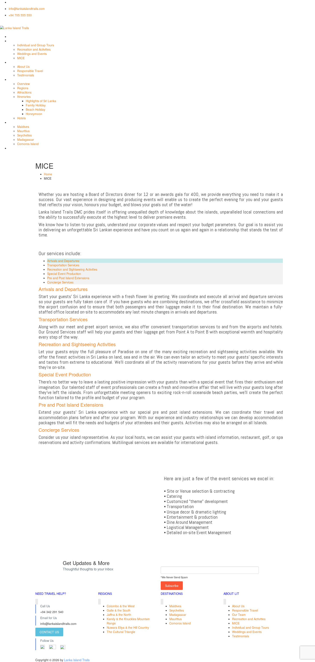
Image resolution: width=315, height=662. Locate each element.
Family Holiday (36, 105)
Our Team (239, 614)
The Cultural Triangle (121, 632)
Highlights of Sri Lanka (41, 101)
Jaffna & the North (119, 614)
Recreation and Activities (34, 49)
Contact (14, 148)
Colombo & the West (121, 606)
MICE (21, 58)
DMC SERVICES (20, 41)
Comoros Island (28, 144)
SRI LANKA (16, 79)
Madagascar (25, 139)
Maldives (23, 126)
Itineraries (24, 96)
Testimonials (25, 75)
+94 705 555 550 (20, 15)
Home (48, 174)
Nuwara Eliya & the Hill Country (128, 627)
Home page (16, 36)
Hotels (21, 118)
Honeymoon (34, 114)
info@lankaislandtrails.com (27, 8)
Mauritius (23, 131)
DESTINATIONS (19, 122)
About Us (23, 66)
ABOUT (14, 62)
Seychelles (24, 135)
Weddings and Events (32, 54)
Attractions (24, 92)
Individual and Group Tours (35, 45)
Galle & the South (118, 610)
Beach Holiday (35, 109)
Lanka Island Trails (77, 660)
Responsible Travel (30, 71)
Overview (23, 84)
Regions (22, 88)
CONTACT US (49, 632)
